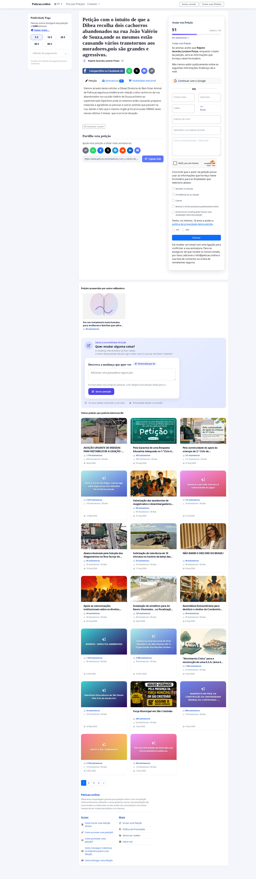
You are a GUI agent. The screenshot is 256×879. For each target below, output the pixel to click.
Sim (177, 229)
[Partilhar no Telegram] (115, 150)
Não (187, 229)
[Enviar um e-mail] (144, 71)
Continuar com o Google (192, 80)
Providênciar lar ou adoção (187, 194)
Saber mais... (41, 30)
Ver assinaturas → (180, 37)
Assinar (196, 237)
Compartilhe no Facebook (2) (106, 71)
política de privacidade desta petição (192, 224)
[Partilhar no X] (137, 71)
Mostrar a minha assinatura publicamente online (197, 206)
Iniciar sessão (189, 4)
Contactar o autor (95, 126)
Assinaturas (114, 80)
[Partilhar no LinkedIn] (130, 150)
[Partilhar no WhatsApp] (129, 71)
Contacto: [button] (92, 4)
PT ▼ (60, 4)
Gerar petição (103, 391)
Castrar (179, 200)
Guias (84, 817)
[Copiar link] (152, 71)
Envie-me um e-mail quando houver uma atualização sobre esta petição (194, 213)
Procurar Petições (75, 4)
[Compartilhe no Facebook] (100, 150)
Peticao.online (41, 4)
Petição (92, 80)
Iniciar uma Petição (211, 4)
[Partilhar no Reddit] (123, 150)
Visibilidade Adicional (144, 80)
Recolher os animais (184, 188)
